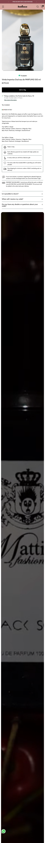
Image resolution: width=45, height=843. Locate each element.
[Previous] (8, 2)
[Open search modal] (37, 7)
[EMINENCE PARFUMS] (22, 6)
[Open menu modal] (3, 7)
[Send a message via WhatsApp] (3, 831)
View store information (10, 100)
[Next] (36, 2)
